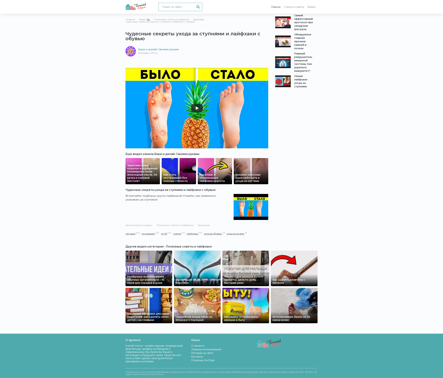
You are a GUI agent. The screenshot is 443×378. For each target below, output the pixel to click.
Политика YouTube (203, 360)
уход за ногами (237, 233)
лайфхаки (194, 233)
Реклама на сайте (202, 353)
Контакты (197, 356)
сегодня (132, 233)
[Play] (197, 108)
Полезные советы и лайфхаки (175, 225)
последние (150, 233)
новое (179, 233)
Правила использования (206, 349)
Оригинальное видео (138, 225)
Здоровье (204, 225)
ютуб (166, 233)
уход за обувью (214, 233)
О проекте (197, 345)
